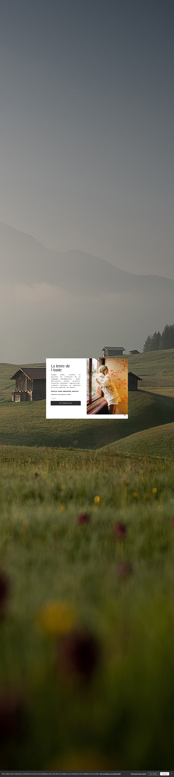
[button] (125, 415)
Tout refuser (153, 774)
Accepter (164, 774)
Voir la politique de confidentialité (110, 774)
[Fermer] (171, 773)
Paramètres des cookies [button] (138, 774)
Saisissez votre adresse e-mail (60, 394)
